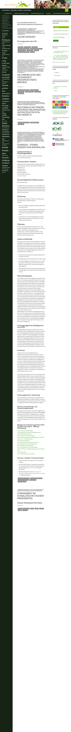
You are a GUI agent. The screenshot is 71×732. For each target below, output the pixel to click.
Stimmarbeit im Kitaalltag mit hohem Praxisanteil (30, 496)
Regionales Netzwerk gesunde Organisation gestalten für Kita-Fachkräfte (31, 111)
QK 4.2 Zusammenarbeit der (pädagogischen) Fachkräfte (30, 437)
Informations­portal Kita (37, 13)
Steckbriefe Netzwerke (32, 71)
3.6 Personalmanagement (23, 489)
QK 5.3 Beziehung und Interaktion (25, 445)
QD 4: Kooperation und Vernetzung (25, 435)
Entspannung (27, 47)
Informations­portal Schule (21, 13)
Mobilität (4, 115)
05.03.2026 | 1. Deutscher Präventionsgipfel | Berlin (61, 51)
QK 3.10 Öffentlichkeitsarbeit (24, 434)
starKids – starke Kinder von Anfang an (31, 146)
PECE (56, 90)
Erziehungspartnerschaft (36, 48)
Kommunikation (22, 50)
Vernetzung (21, 93)
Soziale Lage (37, 91)
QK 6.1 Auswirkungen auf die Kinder (26, 453)
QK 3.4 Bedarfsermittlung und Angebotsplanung (28, 432)
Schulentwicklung (5, 127)
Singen (36, 508)
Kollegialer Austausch (23, 479)
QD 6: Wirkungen (21, 452)
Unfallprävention (6, 167)
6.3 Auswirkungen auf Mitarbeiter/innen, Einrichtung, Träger (31, 33)
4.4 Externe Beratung (22, 28)
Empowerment (6, 48)
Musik (32, 508)
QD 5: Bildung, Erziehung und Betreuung (27, 444)
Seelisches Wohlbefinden (6, 136)
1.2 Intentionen (28, 60)
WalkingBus (57, 75)
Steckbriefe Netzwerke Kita (29, 104)
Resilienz (36, 50)
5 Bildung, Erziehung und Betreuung (29, 137)
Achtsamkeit (5, 33)
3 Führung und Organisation (24, 132)
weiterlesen (20, 43)
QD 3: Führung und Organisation (25, 430)
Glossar (48, 13)
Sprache (41, 508)
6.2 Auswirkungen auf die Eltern (31, 32)
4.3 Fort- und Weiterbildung (29, 135)
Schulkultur (5, 132)
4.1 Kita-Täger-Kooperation (35, 63)
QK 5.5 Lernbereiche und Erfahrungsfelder (27, 447)
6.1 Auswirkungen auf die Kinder (30, 141)
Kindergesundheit (29, 91)
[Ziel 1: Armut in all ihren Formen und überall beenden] (53, 101)
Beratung (3, 37)
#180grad (57, 72)
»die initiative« (8, 13)
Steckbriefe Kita (21, 34)
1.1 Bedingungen (21, 60)
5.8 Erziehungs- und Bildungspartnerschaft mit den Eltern (26, 30)
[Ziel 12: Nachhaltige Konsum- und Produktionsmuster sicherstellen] (67, 104)
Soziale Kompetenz (5, 150)
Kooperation (33, 479)
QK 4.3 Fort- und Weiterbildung (25, 439)
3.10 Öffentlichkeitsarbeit (37, 132)
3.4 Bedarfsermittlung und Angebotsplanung (31, 133)
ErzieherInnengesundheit (24, 48)
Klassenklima (6, 93)
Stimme (20, 510)
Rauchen (5, 121)
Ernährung (34, 47)
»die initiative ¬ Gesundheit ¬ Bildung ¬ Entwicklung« (16, 10)
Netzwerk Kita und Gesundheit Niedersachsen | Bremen (29, 78)
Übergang (3, 172)
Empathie (3, 46)
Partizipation (30, 50)
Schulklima (5, 129)
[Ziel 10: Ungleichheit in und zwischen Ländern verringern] (62, 104)
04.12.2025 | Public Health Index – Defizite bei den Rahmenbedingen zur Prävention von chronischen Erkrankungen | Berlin (60, 57)
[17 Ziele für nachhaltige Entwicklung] (67, 107)
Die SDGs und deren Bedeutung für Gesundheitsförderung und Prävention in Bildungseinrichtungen (60, 112)
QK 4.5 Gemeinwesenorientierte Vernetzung (28, 442)
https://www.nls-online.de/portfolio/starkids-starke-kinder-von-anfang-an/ (32, 473)
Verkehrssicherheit (5, 168)
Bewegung (21, 47)
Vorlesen (25, 510)
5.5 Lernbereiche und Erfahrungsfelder (32, 138)
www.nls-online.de (21, 175)
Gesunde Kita (21, 91)
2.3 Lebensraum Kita (34, 101)
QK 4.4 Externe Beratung (23, 440)
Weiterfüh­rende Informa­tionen (61, 13)
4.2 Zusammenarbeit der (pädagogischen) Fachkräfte (30, 64)
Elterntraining (6, 45)
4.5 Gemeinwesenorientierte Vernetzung (27, 66)
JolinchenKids (26, 36)
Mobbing (4, 113)
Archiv (63, 62)
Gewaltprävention (5, 88)
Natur (3, 121)
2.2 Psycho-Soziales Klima (27, 61)
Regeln (4, 123)
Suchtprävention (22, 481)
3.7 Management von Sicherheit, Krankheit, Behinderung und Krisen (30, 102)
